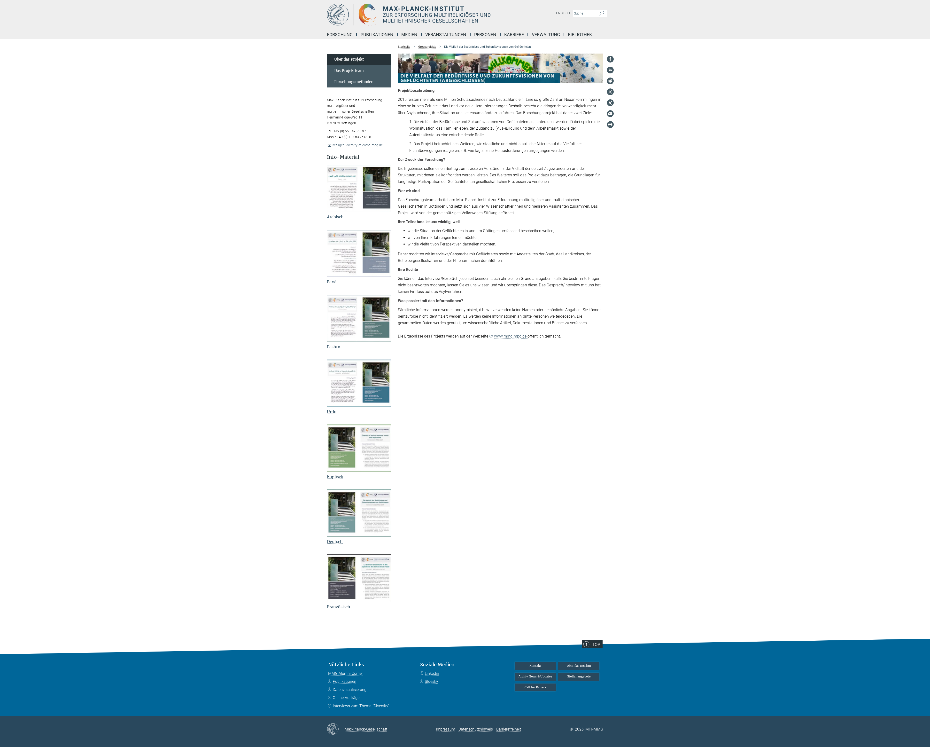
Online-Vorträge (346, 697)
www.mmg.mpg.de (511, 336)
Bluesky (431, 681)
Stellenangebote (579, 676)
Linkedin (432, 673)
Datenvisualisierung (349, 689)
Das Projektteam (349, 70)
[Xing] (610, 102)
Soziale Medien (437, 665)
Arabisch (335, 216)
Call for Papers (535, 687)
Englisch (335, 476)
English (563, 13)
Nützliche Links (346, 665)
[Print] (610, 124)
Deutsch (335, 541)
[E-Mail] (610, 113)
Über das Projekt (349, 59)
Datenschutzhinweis (475, 729)
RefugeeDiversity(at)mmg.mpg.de (357, 145)
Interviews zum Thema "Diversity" (361, 706)
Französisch (338, 606)
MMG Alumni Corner (345, 673)
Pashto (333, 346)
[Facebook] (610, 59)
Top (596, 644)
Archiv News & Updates (535, 676)
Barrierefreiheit (508, 729)
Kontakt (535, 666)
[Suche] (602, 13)
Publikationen (344, 681)
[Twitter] (610, 91)
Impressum (445, 729)
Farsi (331, 281)
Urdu (331, 411)
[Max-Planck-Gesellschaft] (336, 729)
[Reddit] (610, 81)
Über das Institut (579, 666)
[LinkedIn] (610, 70)
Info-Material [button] (343, 157)
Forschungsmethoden (353, 81)
